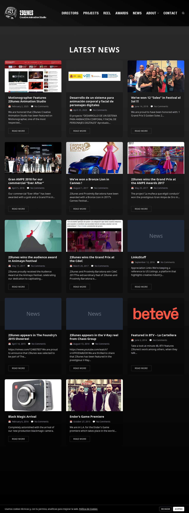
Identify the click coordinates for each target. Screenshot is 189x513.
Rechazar (165, 509)
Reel (107, 13)
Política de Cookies (88, 509)
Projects (91, 13)
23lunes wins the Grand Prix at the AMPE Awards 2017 (153, 181)
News (137, 13)
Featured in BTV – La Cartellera (153, 335)
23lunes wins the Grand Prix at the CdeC (92, 259)
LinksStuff (138, 257)
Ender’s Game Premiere (87, 417)
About (151, 13)
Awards (121, 13)
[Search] (183, 13)
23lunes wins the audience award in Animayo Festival (32, 259)
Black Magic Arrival (22, 417)
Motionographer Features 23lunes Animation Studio (27, 99)
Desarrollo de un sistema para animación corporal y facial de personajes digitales (92, 101)
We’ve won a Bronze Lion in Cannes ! (89, 181)
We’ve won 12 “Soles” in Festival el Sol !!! (156, 99)
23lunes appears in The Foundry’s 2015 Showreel (32, 337)
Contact (170, 13)
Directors (70, 13)
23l (23, 12)
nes (30, 12)
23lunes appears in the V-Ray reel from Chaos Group (94, 337)
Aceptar (178, 509)
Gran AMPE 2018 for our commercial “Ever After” (26, 181)
